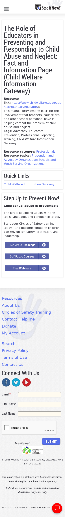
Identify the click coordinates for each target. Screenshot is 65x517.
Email (6, 394)
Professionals (45, 151)
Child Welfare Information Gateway (29, 184)
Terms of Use (14, 357)
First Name (9, 404)
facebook (6, 382)
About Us (11, 305)
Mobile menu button (6, 9)
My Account (13, 333)
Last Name (8, 413)
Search (9, 343)
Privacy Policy (15, 350)
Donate (9, 326)
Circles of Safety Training (26, 312)
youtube (26, 382)
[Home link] (48, 7)
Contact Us (12, 364)
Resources (12, 298)
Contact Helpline (18, 319)
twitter (16, 382)
